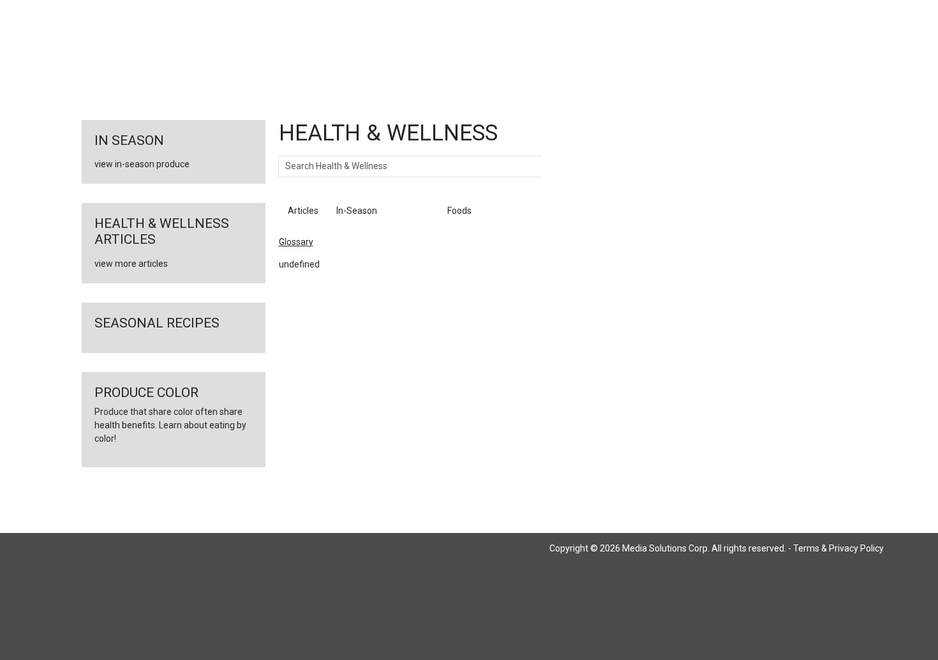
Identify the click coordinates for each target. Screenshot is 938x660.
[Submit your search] (555, 166)
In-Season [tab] (356, 211)
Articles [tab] (303, 211)
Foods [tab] (459, 211)
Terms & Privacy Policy (838, 548)
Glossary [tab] (412, 211)
